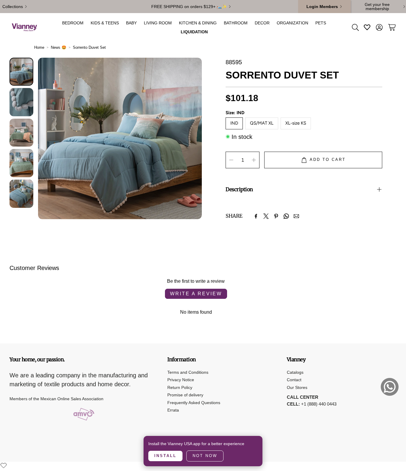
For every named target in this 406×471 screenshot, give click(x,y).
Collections (12, 6)
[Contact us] (390, 387)
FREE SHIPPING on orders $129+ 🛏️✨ (189, 6)
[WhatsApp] (286, 216)
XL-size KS (295, 123)
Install (165, 455)
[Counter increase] (253, 160)
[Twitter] (266, 216)
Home (39, 47)
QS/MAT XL (261, 123)
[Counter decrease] (231, 160)
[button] (355, 27)
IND (234, 123)
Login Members (322, 6)
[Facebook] (256, 216)
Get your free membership (377, 6)
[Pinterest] (276, 216)
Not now (205, 455)
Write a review (196, 293)
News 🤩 (58, 47)
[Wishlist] (3, 465)
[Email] (296, 216)
